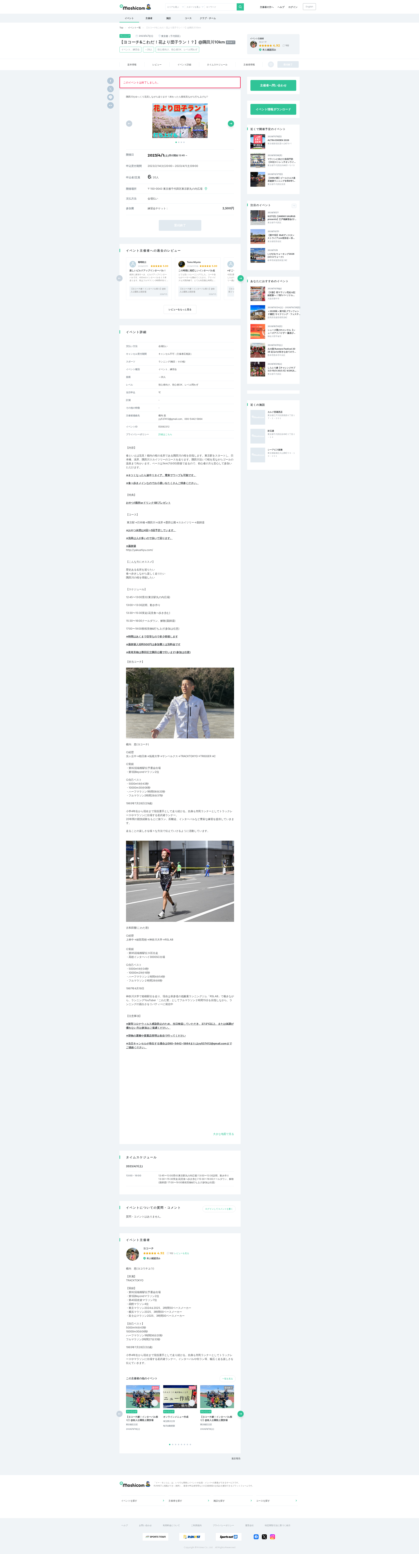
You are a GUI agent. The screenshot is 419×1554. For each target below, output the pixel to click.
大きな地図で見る (223, 1134)
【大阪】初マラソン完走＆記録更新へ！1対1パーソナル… (281, 294)
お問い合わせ (145, 1525)
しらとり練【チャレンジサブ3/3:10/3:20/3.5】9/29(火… (282, 369)
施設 (168, 18)
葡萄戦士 (142, 262)
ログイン (293, 7)
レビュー (157, 64)
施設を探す (219, 1500)
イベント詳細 (184, 64)
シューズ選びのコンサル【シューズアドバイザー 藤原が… (281, 331)
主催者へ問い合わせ (273, 85)
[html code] (110, 105)
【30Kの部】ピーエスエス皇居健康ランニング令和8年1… (281, 179)
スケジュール (217, 64)
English (309, 6)
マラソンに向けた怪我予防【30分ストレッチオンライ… (282, 160)
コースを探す (263, 1500)
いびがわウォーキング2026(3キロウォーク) (281, 255)
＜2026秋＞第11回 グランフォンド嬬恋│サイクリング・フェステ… (284, 312)
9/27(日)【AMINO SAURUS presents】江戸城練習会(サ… (282, 217)
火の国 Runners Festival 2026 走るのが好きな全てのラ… (282, 350)
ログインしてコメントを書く (219, 1209)
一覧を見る (227, 1378)
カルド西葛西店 (275, 412)
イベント (129, 18)
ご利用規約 (196, 1525)
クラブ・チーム (208, 18)
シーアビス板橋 (275, 449)
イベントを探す (129, 1500)
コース (188, 18)
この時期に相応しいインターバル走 (196, 270)
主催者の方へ (267, 7)
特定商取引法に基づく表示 (277, 1525)
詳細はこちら (165, 434)
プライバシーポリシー (223, 1525)
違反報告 (236, 1458)
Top (121, 27)
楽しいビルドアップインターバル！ (147, 270)
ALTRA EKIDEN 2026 (278, 140)
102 (287, 45)
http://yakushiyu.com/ (139, 550)
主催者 (149, 18)
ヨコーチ (263, 42)
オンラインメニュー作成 (175, 1416)
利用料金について (171, 1525)
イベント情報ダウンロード (273, 109)
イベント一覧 (134, 27)
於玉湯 (271, 430)
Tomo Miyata (194, 262)
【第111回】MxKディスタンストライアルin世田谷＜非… (281, 236)
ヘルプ (281, 7)
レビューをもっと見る (180, 309)
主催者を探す (175, 1500)
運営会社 (249, 1525)
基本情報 (132, 64)
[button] (176, 142)
